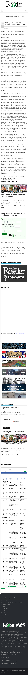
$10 (8, 226)
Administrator (6, 28)
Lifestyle (4, 618)
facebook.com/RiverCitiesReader (8, 663)
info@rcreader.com (5, 657)
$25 (3, 221)
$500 (10, 231)
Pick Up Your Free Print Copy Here (10, 597)
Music (4, 612)
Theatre (4, 610)
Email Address (6, 423)
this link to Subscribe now (13, 455)
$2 (3, 226)
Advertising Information (8, 600)
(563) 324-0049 (4, 656)
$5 (5, 226)
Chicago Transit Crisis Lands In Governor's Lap (15, 24)
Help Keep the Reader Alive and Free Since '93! (13, 214)
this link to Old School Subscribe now (13, 206)
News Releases (6, 620)
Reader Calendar (6, 604)
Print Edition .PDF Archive (8, 599)
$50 (6, 221)
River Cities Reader (20, 333)
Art (3, 616)
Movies (4, 614)
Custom (13, 221)
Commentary (5, 608)
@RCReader (3, 665)
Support (4, 234)
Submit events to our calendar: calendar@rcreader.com (13, 662)
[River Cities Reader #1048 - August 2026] (14, 310)
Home (3, 15)
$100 (9, 221)
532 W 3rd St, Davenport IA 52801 (8, 654)
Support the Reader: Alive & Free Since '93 (12, 602)
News (4, 606)
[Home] (14, 4)
